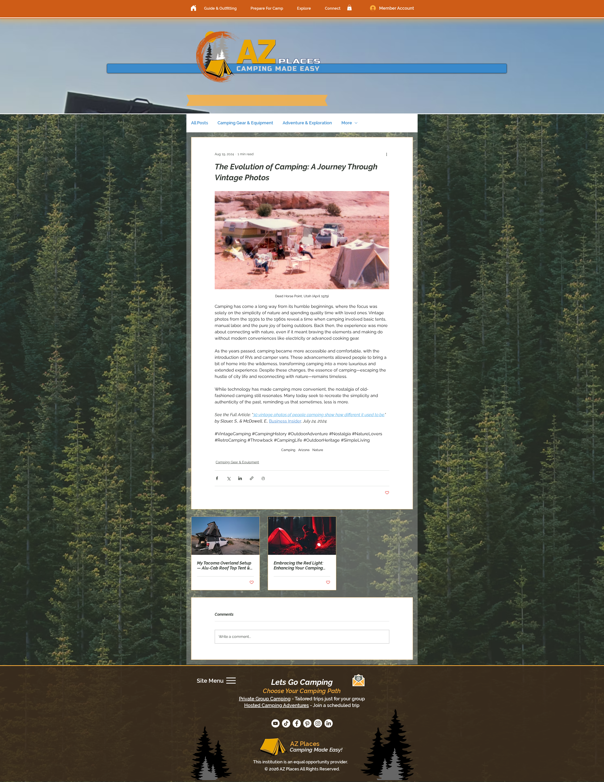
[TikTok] (286, 723)
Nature (317, 450)
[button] (220, 8)
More (346, 122)
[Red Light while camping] (302, 536)
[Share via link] (251, 478)
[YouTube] (275, 723)
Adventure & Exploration (307, 122)
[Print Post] (263, 478)
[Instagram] (318, 723)
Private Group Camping (265, 699)
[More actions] (386, 154)
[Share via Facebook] (217, 478)
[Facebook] (297, 723)
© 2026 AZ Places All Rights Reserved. (302, 768)
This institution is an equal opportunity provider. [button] (300, 761)
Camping (288, 450)
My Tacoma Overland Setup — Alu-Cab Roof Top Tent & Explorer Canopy (224, 565)
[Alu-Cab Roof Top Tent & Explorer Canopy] (225, 536)
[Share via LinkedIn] (240, 478)
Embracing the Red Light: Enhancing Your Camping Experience (298, 565)
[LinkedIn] (328, 723)
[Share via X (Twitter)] (228, 478)
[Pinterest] (307, 723)
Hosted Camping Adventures (276, 705)
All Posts (199, 122)
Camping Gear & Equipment (245, 122)
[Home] (193, 8)
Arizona (304, 450)
